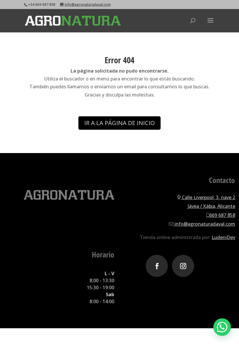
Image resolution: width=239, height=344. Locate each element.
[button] (222, 327)
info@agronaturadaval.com (204, 224)
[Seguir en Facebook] (157, 266)
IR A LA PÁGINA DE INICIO (119, 123)
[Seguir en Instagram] (183, 266)
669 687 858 (222, 215)
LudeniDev (223, 237)
